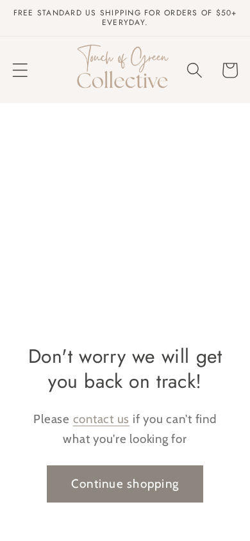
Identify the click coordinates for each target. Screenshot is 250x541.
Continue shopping (125, 483)
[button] (20, 70)
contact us (101, 419)
